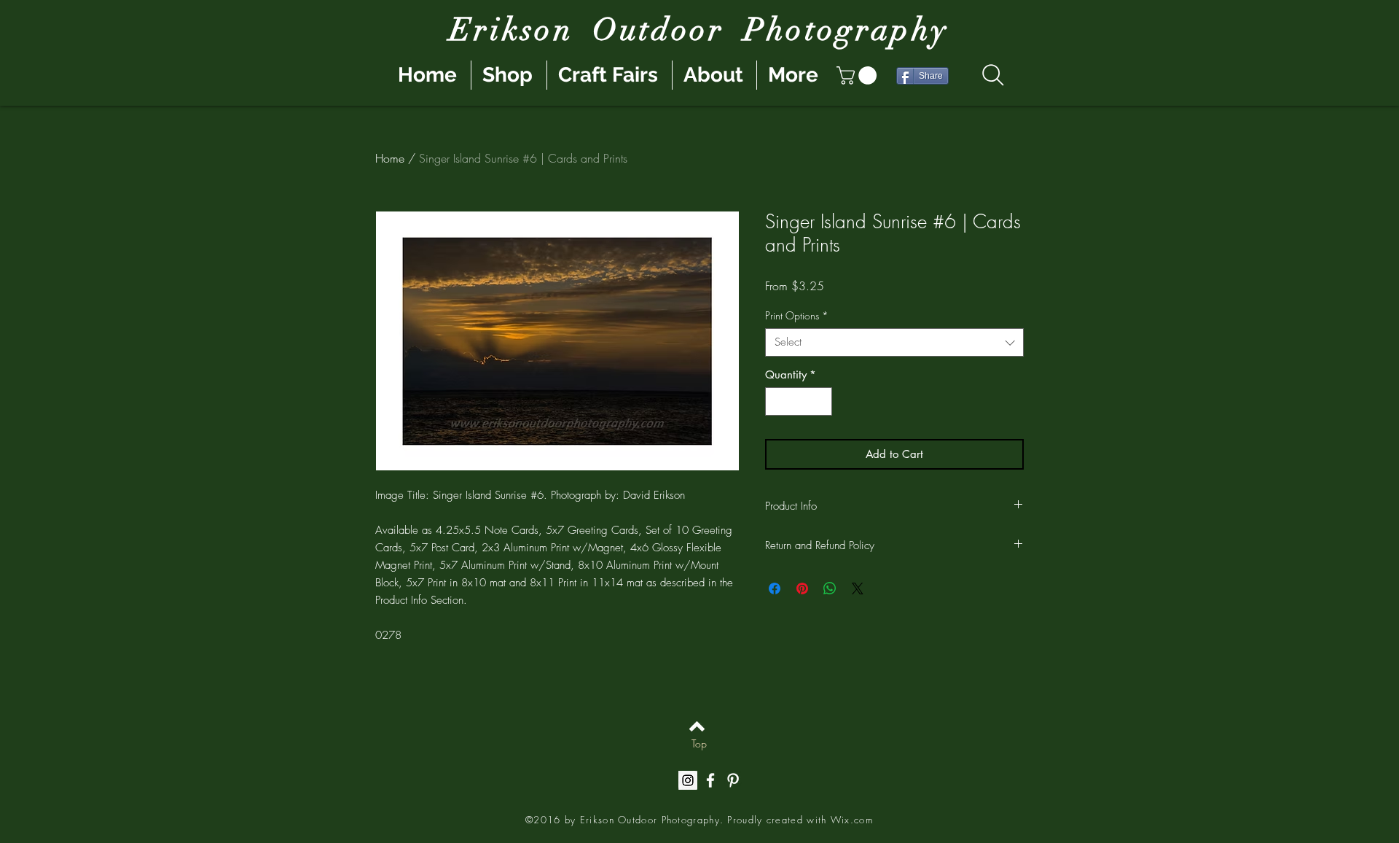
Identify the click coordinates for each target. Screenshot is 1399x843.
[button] (858, 75)
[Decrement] (777, 401)
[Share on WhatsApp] (830, 588)
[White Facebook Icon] (710, 780)
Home (389, 158)
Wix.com (852, 819)
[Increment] (821, 401)
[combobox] (894, 342)
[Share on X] (857, 588)
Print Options (796, 315)
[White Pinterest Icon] (733, 780)
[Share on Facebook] (774, 588)
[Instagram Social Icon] (687, 780)
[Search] (992, 75)
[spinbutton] (799, 401)
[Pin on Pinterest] (802, 588)
